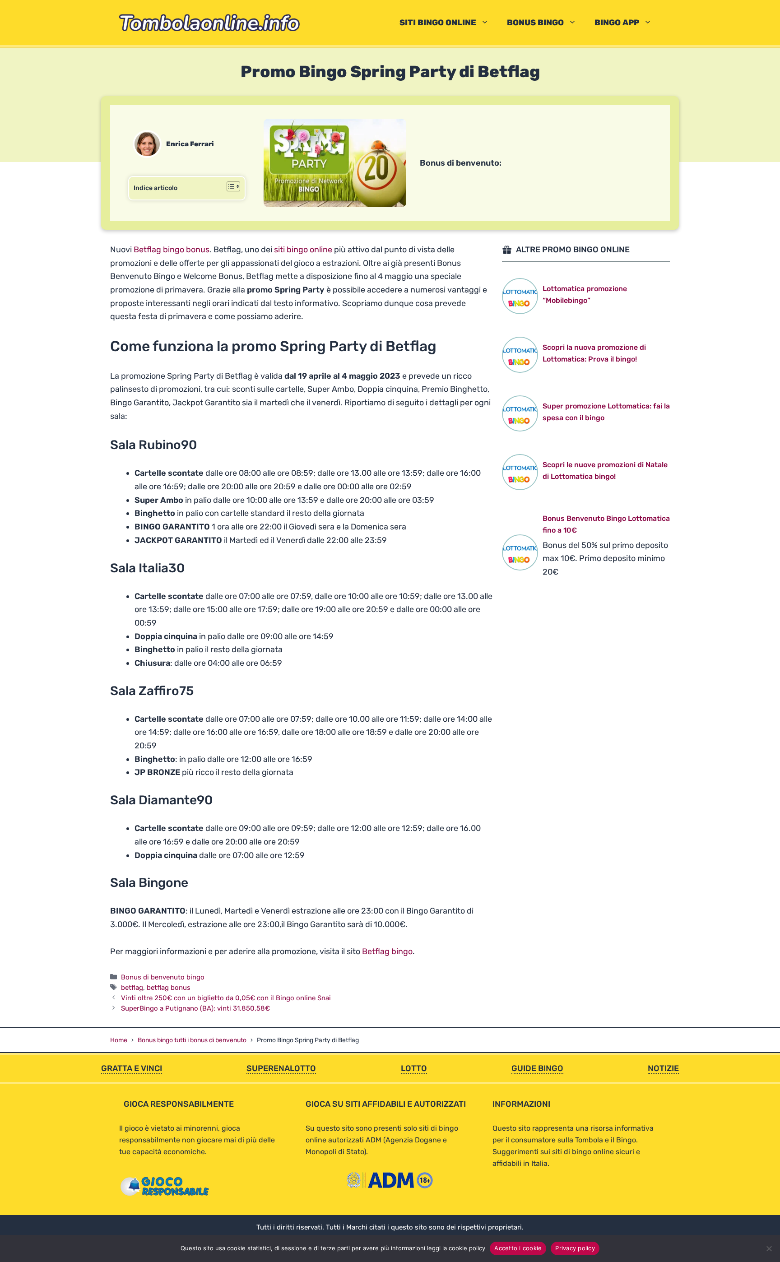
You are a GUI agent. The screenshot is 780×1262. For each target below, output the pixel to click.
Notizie (663, 1068)
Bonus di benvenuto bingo (162, 977)
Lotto (414, 1068)
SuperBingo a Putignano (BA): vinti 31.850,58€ (195, 1008)
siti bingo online (303, 250)
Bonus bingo (535, 23)
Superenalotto (281, 1068)
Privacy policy (575, 1248)
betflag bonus (168, 988)
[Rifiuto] (768, 1248)
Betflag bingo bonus (171, 250)
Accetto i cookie (518, 1248)
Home (118, 1040)
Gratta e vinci (131, 1068)
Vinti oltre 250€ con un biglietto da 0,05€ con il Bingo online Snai (226, 998)
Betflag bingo (387, 951)
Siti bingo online (437, 23)
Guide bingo (537, 1068)
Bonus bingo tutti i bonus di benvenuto (192, 1040)
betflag (132, 988)
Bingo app (616, 23)
